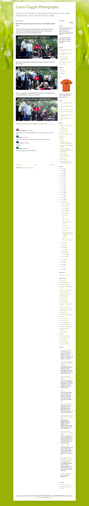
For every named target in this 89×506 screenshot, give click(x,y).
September (65, 210)
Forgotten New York (65, 284)
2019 (62, 185)
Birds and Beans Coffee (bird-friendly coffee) (66, 162)
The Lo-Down (64, 340)
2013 (62, 199)
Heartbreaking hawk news (67, 404)
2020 (62, 183)
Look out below (66, 228)
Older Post (52, 164)
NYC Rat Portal (64, 282)
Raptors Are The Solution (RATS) (67, 146)
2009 (62, 264)
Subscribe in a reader (65, 275)
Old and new (65, 215)
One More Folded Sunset (67, 326)
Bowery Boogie (64, 298)
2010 (62, 262)
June (63, 245)
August (64, 213)
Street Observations (65, 338)
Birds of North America (66, 134)
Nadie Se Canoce (65, 292)
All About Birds (64, 132)
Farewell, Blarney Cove (66, 473)
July (63, 242)
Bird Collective (64, 159)
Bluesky (63, 69)
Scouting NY (64, 332)
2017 (62, 190)
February (64, 254)
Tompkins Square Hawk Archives (66, 53)
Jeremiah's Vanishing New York (67, 287)
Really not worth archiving (65, 329)
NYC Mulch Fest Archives (65, 59)
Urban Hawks (64, 153)
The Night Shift (64, 342)
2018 (62, 187)
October (64, 208)
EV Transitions (64, 300)
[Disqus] (35, 144)
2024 (62, 173)
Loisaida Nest (64, 312)
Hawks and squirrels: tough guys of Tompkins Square (66, 377)
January (64, 256)
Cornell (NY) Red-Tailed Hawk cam (66, 115)
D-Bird (62, 140)
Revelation (64, 237)
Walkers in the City (65, 344)
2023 (62, 175)
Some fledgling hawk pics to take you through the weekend (67, 363)
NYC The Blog (64, 318)
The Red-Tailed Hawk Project (66, 126)
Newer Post (19, 164)
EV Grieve (63, 280)
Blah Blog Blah (64, 296)
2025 (62, 171)
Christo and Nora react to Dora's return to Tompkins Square (67, 417)
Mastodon (63, 71)
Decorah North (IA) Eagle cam (67, 112)
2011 (62, 259)
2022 (62, 178)
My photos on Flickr (65, 484)
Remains (63, 390)
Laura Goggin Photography (37, 6)
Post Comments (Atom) (28, 167)
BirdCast (63, 136)
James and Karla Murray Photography (66, 309)
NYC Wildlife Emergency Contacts (67, 50)
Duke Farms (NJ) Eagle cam (66, 103)
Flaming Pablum (64, 302)
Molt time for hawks (65, 446)
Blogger (51, 497)
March (64, 252)
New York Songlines (65, 322)
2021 (62, 180)
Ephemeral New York (66, 294)
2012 (62, 201)
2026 (62, 168)
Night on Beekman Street (66, 222)
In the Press (63, 64)
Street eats (64, 230)
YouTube (63, 73)
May (63, 247)
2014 (62, 197)
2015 (62, 194)
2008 (62, 266)
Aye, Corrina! (65, 219)
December (65, 203)
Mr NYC (63, 316)
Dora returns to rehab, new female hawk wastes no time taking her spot (66, 459)
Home (35, 164)
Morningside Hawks (65, 155)
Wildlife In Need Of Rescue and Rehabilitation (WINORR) (67, 150)
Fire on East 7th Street (66, 350)
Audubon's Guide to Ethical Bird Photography (67, 142)
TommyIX (40, 497)
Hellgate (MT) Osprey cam (66, 118)
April (63, 249)
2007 (62, 269)
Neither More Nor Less (66, 290)
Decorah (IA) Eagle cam (66, 109)
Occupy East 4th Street (66, 324)
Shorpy (62, 334)
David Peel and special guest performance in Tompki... (67, 234)
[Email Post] (46, 123)
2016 (62, 192)
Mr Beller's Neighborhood (67, 314)
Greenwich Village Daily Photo (66, 304)
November (65, 206)
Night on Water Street (67, 240)
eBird (62, 138)
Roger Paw (63, 157)
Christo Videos (64, 56)
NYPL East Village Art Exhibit (66, 487)
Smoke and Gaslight (65, 336)
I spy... (63, 217)
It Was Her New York (66, 307)
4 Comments (41, 123)
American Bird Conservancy (64, 129)
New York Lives (64, 320)
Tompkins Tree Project (66, 62)
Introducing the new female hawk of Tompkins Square (67, 433)
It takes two (65, 225)
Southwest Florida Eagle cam (66, 106)
